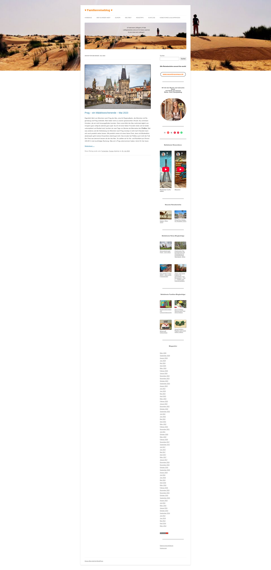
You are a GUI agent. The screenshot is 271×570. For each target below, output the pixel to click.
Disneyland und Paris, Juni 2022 (165, 251)
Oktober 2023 (164, 381)
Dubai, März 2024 (164, 221)
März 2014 (163, 526)
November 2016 (164, 465)
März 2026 (163, 353)
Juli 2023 (162, 388)
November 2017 (164, 442)
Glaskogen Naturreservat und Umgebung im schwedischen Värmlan (180, 254)
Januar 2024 (163, 373)
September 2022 (165, 411)
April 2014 (163, 523)
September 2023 (165, 383)
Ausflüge (151, 17)
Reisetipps (140, 17)
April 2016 (163, 483)
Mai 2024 (162, 363)
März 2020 (163, 437)
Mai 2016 (162, 480)
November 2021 (164, 429)
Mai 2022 (162, 419)
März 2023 (163, 399)
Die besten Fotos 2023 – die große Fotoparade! (165, 275)
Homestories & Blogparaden (170, 17)
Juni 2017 (163, 450)
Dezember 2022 (164, 406)
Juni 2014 (163, 518)
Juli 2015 (162, 503)
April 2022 (163, 422)
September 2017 (165, 444)
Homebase (88, 17)
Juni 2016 (163, 477)
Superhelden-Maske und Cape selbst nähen (180, 330)
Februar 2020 (164, 439)
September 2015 (165, 498)
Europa (117, 17)
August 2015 (164, 500)
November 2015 (164, 493)
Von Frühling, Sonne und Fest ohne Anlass (180, 311)
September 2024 (165, 355)
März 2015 (163, 505)
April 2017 (163, 455)
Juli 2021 (162, 432)
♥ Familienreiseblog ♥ (98, 10)
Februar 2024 (164, 371)
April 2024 (163, 366)
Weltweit (128, 17)
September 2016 (165, 470)
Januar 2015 (163, 508)
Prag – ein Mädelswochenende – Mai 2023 (106, 112)
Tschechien (104, 151)
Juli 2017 (162, 447)
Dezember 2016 (164, 462)
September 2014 (165, 513)
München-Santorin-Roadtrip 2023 (180, 220)
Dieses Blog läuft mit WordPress (94, 561)
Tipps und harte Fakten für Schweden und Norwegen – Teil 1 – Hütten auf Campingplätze (180, 277)
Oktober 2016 (164, 467)
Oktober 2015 (164, 495)
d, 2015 (182, 257)
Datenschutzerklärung (166, 545)
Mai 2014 (162, 521)
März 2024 (163, 368)
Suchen (162, 55)
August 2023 (164, 386)
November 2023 (164, 378)
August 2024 (164, 358)
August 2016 (164, 472)
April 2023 (163, 396)
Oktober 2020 (164, 434)
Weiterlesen (90, 146)
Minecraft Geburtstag (163, 331)
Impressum (163, 548)
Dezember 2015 (164, 490)
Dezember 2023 (164, 376)
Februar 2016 (164, 488)
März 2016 (163, 485)
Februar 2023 (164, 401)
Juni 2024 (163, 361)
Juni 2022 (163, 416)
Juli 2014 (162, 516)
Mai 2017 (162, 452)
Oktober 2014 (164, 511)
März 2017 (163, 457)
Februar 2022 (164, 427)
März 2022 (163, 424)
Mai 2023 (162, 394)
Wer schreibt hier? (103, 17)
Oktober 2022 (164, 409)
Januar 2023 (163, 404)
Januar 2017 (163, 460)
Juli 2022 (162, 414)
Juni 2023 (163, 391)
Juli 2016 (162, 475)
